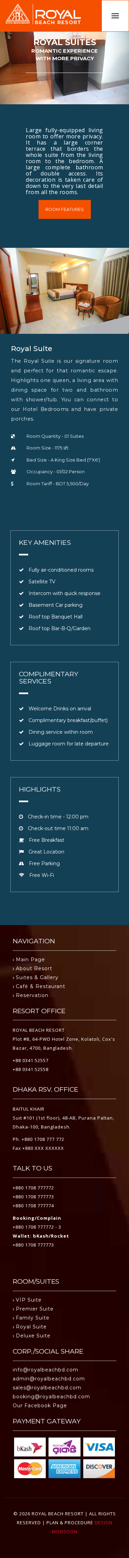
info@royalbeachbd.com (45, 1370)
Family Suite (33, 1318)
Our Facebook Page (40, 1405)
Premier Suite (35, 1309)
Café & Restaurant (40, 986)
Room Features (64, 209)
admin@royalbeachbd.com (49, 1379)
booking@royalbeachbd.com (51, 1396)
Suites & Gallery (37, 977)
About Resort (34, 968)
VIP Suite (29, 1300)
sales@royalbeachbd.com (47, 1388)
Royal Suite (31, 1327)
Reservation (32, 995)
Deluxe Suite (33, 1336)
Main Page (30, 959)
